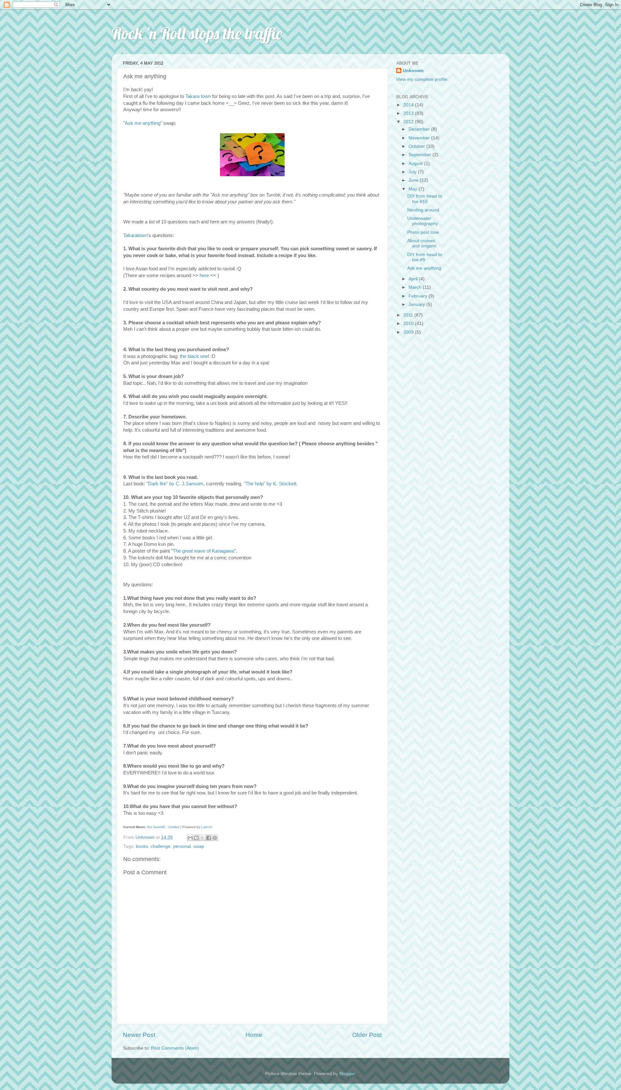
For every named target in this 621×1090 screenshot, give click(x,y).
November (420, 137)
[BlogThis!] (196, 838)
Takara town (198, 96)
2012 (409, 121)
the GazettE (156, 827)
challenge (160, 846)
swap (198, 846)
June (414, 180)
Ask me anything (142, 123)
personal (182, 846)
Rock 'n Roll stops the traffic (197, 33)
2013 (409, 113)
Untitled (174, 827)
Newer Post (139, 1034)
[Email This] (190, 838)
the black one (194, 356)
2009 (409, 332)
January (417, 304)
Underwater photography (422, 221)
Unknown (413, 70)
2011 (408, 315)
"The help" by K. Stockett (270, 483)
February (419, 296)
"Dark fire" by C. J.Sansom (175, 483)
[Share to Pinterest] (215, 838)
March (416, 287)
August (416, 163)
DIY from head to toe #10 (424, 199)
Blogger (347, 1073)
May (414, 189)
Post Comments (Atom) (175, 1048)
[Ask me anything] (252, 174)
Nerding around (423, 210)
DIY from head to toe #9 (424, 257)
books (142, 846)
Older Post (367, 1034)
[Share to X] (202, 838)
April (414, 278)
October (417, 146)
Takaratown (135, 235)
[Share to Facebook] (208, 838)
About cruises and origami (421, 243)
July (413, 171)
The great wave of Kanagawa (203, 551)
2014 (409, 105)
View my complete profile (421, 79)
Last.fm (206, 827)
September (420, 154)
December (420, 129)
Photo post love (423, 232)
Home (253, 1034)
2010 (409, 323)
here (204, 275)
